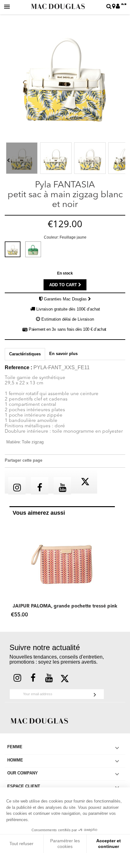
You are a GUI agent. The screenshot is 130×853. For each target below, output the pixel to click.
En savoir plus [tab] (63, 353)
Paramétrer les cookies (65, 843)
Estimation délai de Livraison (67, 319)
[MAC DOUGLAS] (39, 720)
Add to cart (63, 284)
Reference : (18, 367)
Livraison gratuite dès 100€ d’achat (68, 309)
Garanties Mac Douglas (66, 299)
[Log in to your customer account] (118, 6)
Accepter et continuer (108, 843)
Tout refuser (21, 843)
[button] (13, 571)
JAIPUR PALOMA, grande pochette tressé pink (65, 606)
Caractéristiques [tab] (25, 354)
